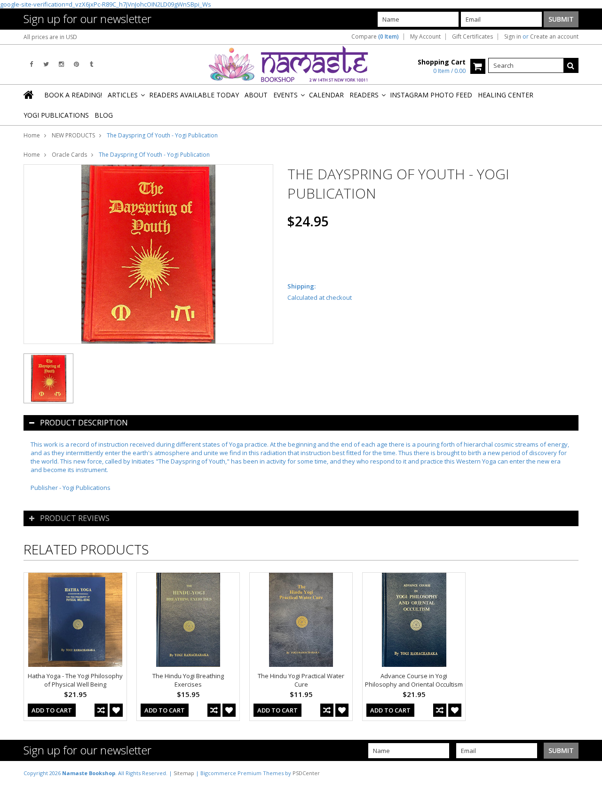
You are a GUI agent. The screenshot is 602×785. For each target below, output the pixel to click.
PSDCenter (306, 773)
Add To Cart (52, 710)
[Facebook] (31, 64)
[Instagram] (61, 64)
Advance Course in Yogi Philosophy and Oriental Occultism (414, 680)
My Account (425, 36)
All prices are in (50, 37)
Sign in (512, 36)
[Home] (29, 94)
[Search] (570, 65)
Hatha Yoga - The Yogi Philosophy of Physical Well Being (75, 680)
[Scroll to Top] (588, 773)
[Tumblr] (91, 64)
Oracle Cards (69, 155)
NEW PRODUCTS (73, 135)
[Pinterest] (76, 64)
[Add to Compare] (101, 710)
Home (32, 135)
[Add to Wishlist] (116, 710)
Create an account (554, 36)
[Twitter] (46, 64)
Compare (375, 36)
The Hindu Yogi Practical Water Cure (301, 680)
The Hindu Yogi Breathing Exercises (188, 680)
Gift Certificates (472, 36)
